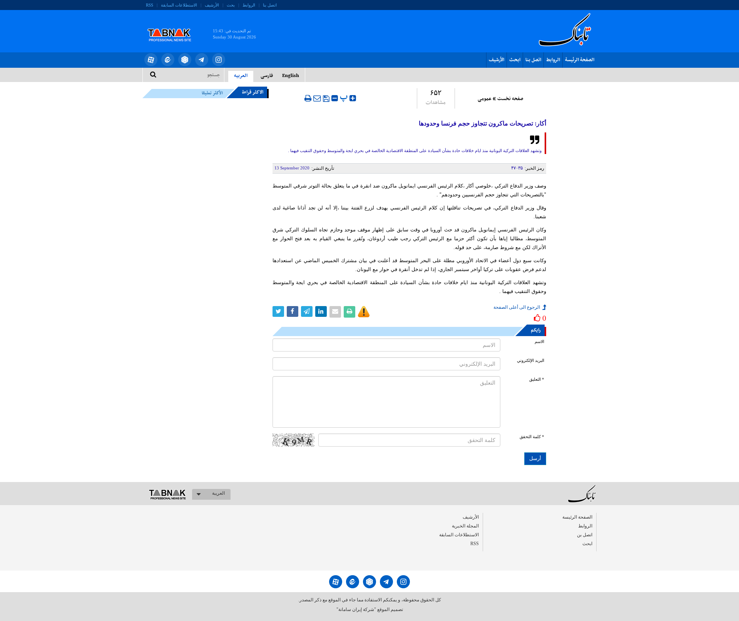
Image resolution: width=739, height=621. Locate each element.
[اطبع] (307, 98)
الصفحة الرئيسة (579, 60)
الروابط (248, 5)
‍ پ (344, 97)
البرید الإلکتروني (530, 360)
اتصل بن (584, 534)
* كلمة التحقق (532, 437)
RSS (149, 5)
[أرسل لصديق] (317, 98)
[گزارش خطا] (364, 312)
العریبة (218, 493)
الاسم (539, 342)
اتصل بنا (270, 5)
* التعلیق (536, 379)
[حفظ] (326, 98)
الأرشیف (212, 5)
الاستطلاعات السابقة (179, 5)
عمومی (485, 99)
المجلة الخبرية (465, 526)
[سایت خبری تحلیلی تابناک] (174, 26)
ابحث (514, 60)
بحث (231, 5)
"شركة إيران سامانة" (356, 609)
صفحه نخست (510, 99)
